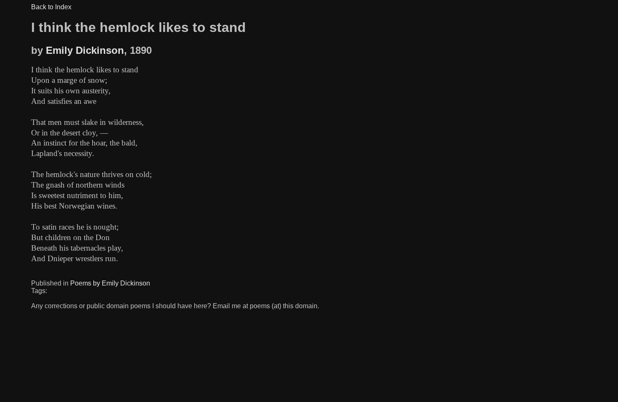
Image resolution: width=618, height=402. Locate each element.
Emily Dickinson (85, 50)
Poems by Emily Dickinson (110, 283)
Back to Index (51, 7)
